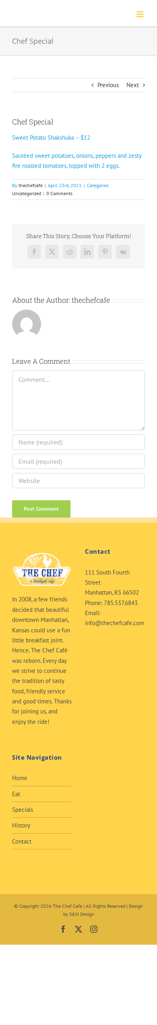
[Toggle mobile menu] (140, 14)
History (21, 825)
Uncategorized (26, 193)
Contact (21, 841)
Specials (22, 809)
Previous (108, 85)
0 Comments (59, 193)
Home (19, 778)
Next (132, 85)
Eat (16, 794)
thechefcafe (31, 185)
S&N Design (81, 914)
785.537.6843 (121, 603)
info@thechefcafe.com (114, 623)
